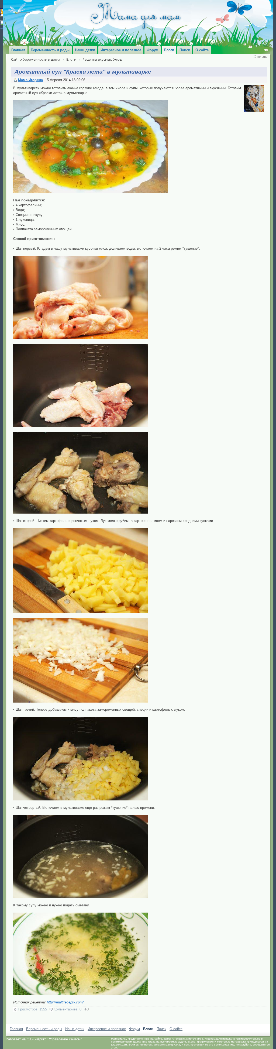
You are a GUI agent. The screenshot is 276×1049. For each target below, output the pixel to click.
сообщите (259, 1044)
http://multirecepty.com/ (65, 1002)
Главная (16, 1029)
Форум (134, 1029)
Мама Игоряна (30, 80)
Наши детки (74, 1029)
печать (262, 56)
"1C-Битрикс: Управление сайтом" (54, 1039)
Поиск (161, 1029)
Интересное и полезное (107, 1029)
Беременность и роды (44, 1029)
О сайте (176, 1029)
